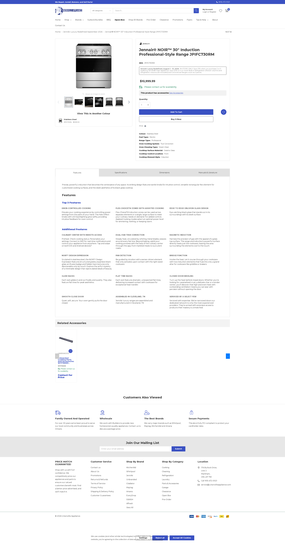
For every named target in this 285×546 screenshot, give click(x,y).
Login (205, 12)
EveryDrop (131, 495)
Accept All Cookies (182, 538)
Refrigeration (168, 475)
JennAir (129, 475)
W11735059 (62, 366)
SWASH (129, 499)
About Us (95, 471)
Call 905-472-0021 (209, 481)
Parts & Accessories (170, 483)
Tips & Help (201, 20)
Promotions (96, 475)
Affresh (129, 503)
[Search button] (196, 10)
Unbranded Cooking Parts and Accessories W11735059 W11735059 (66, 360)
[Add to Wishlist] (223, 112)
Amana (129, 491)
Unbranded (131, 479)
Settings (143, 538)
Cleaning (166, 471)
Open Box (166, 495)
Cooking (165, 467)
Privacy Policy (97, 487)
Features (77, 173)
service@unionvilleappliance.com (216, 485)
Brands (78, 20)
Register (213, 12)
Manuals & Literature (208, 173)
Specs (121, 173)
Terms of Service (98, 483)
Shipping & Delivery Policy (102, 491)
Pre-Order (166, 499)
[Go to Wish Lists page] (220, 10)
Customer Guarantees (101, 495)
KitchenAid (131, 467)
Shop (66, 20)
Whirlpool (130, 471)
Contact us (95, 467)
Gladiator (130, 483)
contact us (157, 87)
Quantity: (143, 99)
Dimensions (164, 173)
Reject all (160, 538)
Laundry (166, 479)
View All (129, 507)
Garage (165, 487)
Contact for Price (65, 376)
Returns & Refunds (99, 479)
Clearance (166, 491)
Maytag (129, 487)
